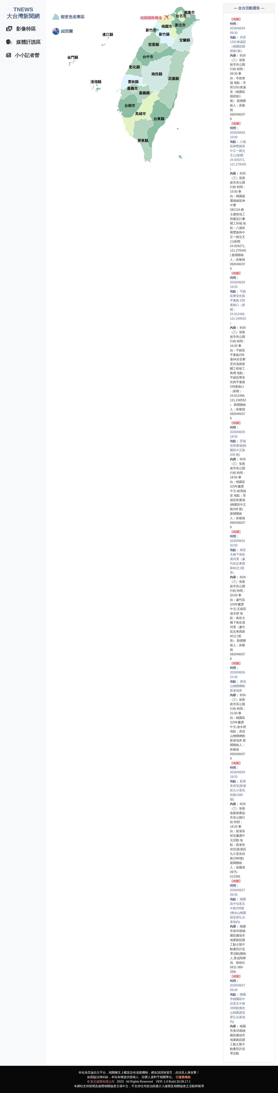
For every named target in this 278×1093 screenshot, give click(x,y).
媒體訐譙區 (26, 42)
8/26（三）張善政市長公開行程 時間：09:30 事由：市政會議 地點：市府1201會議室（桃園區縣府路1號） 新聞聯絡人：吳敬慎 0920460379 (238, 69)
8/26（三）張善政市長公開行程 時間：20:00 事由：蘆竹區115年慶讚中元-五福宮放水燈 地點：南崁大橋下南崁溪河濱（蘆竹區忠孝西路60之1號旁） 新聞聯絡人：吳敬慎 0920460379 (238, 595)
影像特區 (24, 29)
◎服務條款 (183, 1077)
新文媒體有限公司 (102, 1081)
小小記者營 (25, 55)
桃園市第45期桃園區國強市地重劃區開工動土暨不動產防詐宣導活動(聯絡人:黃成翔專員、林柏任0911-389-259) (238, 926)
